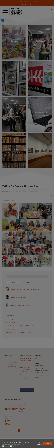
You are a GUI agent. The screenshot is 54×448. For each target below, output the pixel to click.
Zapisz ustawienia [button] (39, 443)
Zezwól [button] (47, 443)
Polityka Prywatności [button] (21, 444)
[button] (3, 446)
